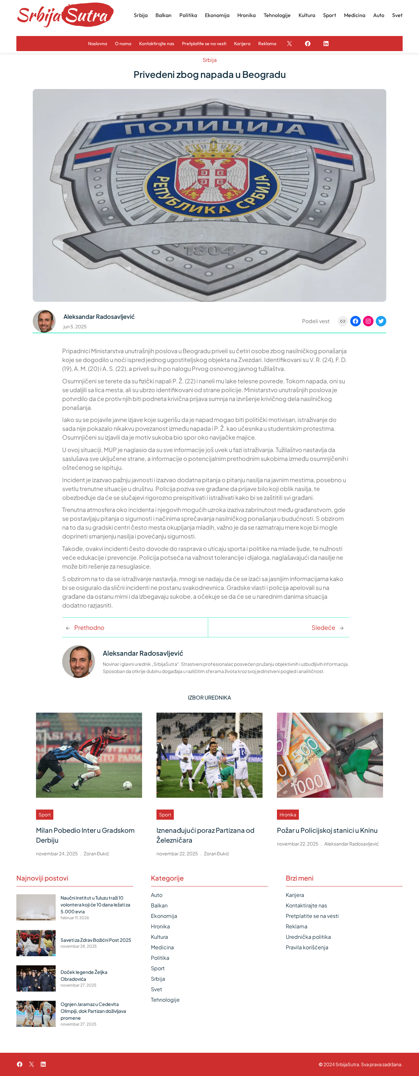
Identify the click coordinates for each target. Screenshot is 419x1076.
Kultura (159, 936)
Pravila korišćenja (307, 947)
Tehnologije (165, 999)
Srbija (210, 59)
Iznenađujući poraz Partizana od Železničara (205, 835)
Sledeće (323, 627)
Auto (156, 894)
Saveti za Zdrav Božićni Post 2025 (96, 940)
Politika (160, 957)
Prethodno (89, 627)
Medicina (162, 947)
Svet (156, 989)
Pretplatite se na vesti (312, 915)
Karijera (295, 894)
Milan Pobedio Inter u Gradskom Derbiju (85, 835)
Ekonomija (164, 915)
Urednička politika (308, 936)
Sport (45, 814)
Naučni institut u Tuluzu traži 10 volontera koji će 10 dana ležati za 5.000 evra (95, 904)
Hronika (288, 814)
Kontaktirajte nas (306, 905)
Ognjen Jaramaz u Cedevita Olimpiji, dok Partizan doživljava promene (93, 1011)
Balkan (159, 905)
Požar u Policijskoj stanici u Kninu (327, 830)
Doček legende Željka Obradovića (84, 975)
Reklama (296, 926)
